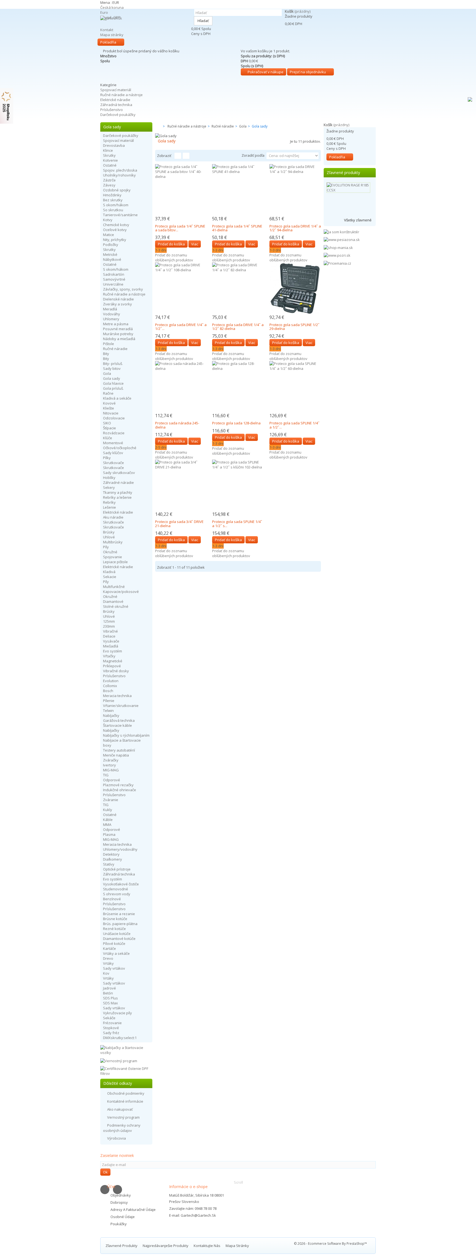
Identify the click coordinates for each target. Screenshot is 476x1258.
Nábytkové (112, 259)
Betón (108, 993)
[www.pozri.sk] (337, 255)
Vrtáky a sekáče (116, 953)
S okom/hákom (115, 204)
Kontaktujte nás (207, 1245)
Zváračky (110, 760)
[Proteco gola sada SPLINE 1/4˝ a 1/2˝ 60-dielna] (295, 387)
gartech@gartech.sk (198, 1215)
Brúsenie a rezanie (119, 913)
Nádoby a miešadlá (119, 338)
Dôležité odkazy (117, 1083)
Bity (106, 353)
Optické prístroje (117, 869)
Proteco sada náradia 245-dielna (177, 425)
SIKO (107, 423)
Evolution (110, 680)
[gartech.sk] (144, 26)
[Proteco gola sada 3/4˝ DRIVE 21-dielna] (181, 485)
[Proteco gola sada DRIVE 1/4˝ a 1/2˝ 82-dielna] (238, 288)
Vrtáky (108, 963)
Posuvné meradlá (118, 328)
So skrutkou (113, 209)
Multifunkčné (114, 586)
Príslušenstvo (111, 109)
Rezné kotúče (114, 928)
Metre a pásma (115, 323)
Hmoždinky (112, 195)
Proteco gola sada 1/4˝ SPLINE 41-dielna (237, 228)
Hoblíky (109, 477)
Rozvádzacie (114, 432)
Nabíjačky (111, 715)
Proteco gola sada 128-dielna (236, 423)
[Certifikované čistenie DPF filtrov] (126, 1070)
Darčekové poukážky (118, 114)
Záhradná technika (116, 104)
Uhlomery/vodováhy (120, 849)
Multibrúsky (113, 541)
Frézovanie (112, 1022)
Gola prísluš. (113, 388)
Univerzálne (113, 284)
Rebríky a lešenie (117, 497)
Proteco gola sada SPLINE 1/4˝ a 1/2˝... (294, 425)
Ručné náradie (115, 348)
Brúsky (109, 532)
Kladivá (109, 571)
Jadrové (109, 988)
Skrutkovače (113, 462)
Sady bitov (112, 368)
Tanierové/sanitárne (120, 214)
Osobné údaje (122, 1216)
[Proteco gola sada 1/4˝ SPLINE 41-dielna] (238, 190)
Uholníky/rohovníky (119, 175)
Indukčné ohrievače (119, 789)
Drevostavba (114, 145)
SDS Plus (110, 998)
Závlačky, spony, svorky (123, 289)
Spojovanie (112, 556)
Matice (108, 234)
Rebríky (109, 502)
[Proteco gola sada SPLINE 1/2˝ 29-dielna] (295, 288)
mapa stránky (237, 1245)
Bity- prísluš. (113, 363)
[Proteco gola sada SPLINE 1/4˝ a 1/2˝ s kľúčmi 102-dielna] (238, 485)
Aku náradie (113, 517)
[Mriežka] (178, 155)
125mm (109, 621)
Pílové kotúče (114, 943)
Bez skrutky (113, 199)
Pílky (107, 457)
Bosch (108, 690)
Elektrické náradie (115, 99)
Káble (108, 819)
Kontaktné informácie (125, 1101)
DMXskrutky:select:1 (120, 1037)
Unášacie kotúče (117, 933)
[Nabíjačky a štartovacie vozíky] (126, 1049)
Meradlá (110, 309)
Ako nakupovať (120, 1109)
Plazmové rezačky (118, 784)
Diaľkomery (112, 859)
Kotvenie (110, 160)
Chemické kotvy (116, 224)
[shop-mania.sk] (338, 247)
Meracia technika (117, 695)
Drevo (108, 958)
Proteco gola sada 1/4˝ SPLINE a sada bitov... (180, 228)
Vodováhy (111, 313)
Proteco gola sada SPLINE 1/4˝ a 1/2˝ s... (237, 523)
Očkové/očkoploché (119, 447)
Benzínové (112, 898)
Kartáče (109, 948)
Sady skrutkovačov (119, 472)
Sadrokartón (113, 274)
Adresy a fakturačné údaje (133, 1209)
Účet (111, 1186)
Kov (106, 973)
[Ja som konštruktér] (341, 231)
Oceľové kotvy (115, 229)
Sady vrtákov (114, 968)
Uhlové (109, 537)
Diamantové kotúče (119, 938)
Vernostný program (123, 1117)
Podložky (110, 244)
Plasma (109, 834)
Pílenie (108, 700)
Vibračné (110, 631)
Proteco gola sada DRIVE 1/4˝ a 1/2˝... (181, 326)
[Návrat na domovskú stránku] (157, 126)
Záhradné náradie (118, 482)
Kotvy (107, 219)
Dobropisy (119, 1202)
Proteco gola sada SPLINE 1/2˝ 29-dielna (294, 326)
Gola (107, 373)
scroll (238, 1182)
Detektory (111, 854)
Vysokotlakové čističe (121, 884)
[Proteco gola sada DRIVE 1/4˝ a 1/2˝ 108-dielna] (181, 288)
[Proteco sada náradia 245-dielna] (181, 387)
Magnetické (112, 660)
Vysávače (111, 641)
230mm (109, 626)
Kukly (107, 809)
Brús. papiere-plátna (120, 923)
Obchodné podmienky (125, 1093)
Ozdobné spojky (117, 190)
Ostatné (110, 165)
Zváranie (110, 799)
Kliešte (108, 408)
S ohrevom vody (116, 893)
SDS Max (110, 1003)
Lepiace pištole (115, 561)
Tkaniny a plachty (117, 492)
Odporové (111, 779)
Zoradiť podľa (253, 155)
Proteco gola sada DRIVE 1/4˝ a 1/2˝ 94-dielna (295, 228)
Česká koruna (112, 7)
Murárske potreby (118, 333)
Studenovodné (115, 888)
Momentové (113, 442)
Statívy (108, 864)
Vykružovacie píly (117, 1012)
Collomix (110, 685)
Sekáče (109, 1017)
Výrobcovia (116, 1138)
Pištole (108, 343)
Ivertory (109, 765)
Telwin (108, 710)
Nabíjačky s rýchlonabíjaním (126, 735)
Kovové (109, 403)
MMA (107, 824)
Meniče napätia (116, 755)
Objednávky (120, 1195)
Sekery (109, 487)
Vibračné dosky (116, 670)
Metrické (110, 254)
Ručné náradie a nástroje (121, 94)
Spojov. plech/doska (120, 170)
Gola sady (111, 378)
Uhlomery (111, 318)
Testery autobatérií (119, 750)
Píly (106, 546)
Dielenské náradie (118, 299)
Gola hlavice (113, 383)
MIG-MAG (111, 770)
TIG (106, 774)
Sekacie (109, 576)
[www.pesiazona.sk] (342, 239)
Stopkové (111, 1027)
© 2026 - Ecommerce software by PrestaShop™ (330, 1243)
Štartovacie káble (117, 725)
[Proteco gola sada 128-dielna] (238, 387)
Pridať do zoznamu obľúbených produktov (174, 257)
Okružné (110, 551)
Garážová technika (119, 720)
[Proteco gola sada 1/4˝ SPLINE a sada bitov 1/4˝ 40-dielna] (181, 190)
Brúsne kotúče (115, 918)
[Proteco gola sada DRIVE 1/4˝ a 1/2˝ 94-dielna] (295, 190)
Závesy (109, 185)
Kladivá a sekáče (117, 398)
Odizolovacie (114, 418)
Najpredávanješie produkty (166, 1245)
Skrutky (109, 155)
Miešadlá (110, 646)
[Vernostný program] (118, 1060)
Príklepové (112, 665)
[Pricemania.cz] (337, 262)
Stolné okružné (115, 606)
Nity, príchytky (114, 239)
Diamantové (113, 601)
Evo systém (112, 651)
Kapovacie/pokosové (121, 591)
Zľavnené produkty (343, 172)
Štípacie (109, 427)
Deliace (109, 636)
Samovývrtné (114, 279)
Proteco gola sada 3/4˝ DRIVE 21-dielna (179, 523)
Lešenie (109, 507)
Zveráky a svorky (117, 304)
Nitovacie (110, 413)
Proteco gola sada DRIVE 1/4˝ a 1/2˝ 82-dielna (238, 326)
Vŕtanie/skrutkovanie (121, 705)
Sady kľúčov (113, 452)
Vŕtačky (109, 656)
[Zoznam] (186, 155)
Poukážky (118, 1223)
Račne (108, 393)
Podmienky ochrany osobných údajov (121, 1128)
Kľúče (107, 437)
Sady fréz (111, 1032)
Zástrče (109, 180)
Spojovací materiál (115, 89)
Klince (108, 150)
